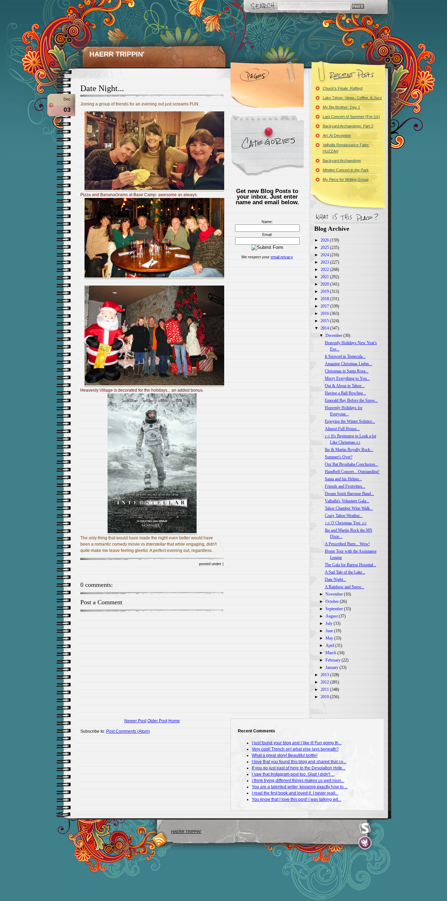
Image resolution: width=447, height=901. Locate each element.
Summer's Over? (338, 457)
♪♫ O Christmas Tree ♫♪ (346, 522)
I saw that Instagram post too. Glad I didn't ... (293, 774)
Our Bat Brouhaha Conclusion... (351, 464)
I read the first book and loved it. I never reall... (295, 793)
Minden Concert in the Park (346, 170)
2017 (325, 306)
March (331, 652)
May (329, 638)
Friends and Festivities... (345, 486)
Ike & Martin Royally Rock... (349, 449)
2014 (325, 328)
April (330, 645)
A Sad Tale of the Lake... (345, 572)
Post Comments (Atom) (128, 731)
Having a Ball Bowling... (345, 393)
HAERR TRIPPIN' (117, 54)
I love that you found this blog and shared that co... (299, 761)
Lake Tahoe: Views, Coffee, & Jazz (352, 98)
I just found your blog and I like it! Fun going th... (297, 742)
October (332, 601)
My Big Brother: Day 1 (341, 107)
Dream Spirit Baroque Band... (349, 493)
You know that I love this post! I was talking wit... (296, 799)
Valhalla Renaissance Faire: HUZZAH (346, 148)
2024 (325, 254)
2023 (325, 262)
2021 (325, 276)
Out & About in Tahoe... (345, 385)
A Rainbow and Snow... (344, 586)
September (334, 608)
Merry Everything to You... (347, 378)
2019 (325, 291)
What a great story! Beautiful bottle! (284, 755)
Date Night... (102, 88)
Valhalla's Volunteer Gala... (347, 500)
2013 (325, 674)
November (334, 594)
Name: (267, 222)
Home (174, 720)
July (329, 623)
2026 (325, 240)
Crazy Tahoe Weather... (343, 515)
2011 (325, 689)
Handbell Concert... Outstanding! (352, 471)
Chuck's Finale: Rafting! (343, 88)
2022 (325, 269)
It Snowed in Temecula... (345, 356)
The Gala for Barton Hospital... (350, 564)
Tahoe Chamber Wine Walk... (349, 508)
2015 (325, 320)
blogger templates (159, 840)
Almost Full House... (342, 428)
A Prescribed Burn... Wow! (347, 543)
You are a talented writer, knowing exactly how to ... (300, 786)
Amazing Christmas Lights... (348, 363)
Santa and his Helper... (343, 479)
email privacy (282, 257)
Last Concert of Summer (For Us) (351, 117)
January (332, 667)
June (329, 630)
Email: (267, 234)
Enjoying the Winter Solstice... (350, 421)
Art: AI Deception (337, 135)
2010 (325, 696)
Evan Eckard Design (365, 842)
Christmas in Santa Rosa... (346, 371)
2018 (325, 298)
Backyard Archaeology (342, 160)
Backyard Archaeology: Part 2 (348, 126)
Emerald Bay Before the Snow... (351, 400)
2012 (325, 682)
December (334, 335)
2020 (325, 284)
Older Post (157, 720)
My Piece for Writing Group (345, 179)
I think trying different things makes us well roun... (298, 780)
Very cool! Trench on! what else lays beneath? (295, 749)
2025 (325, 247)
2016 (325, 313)
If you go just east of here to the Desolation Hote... (298, 768)
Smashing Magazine (365, 828)
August (332, 616)
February (333, 660)
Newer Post (135, 720)
